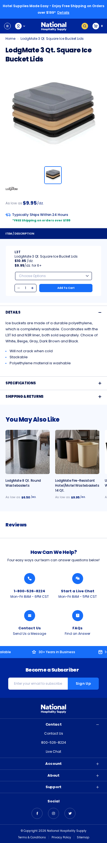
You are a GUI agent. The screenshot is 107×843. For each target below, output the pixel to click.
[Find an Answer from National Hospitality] (77, 615)
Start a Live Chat (77, 591)
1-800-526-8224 (29, 591)
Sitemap (83, 837)
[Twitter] (69, 813)
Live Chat (53, 751)
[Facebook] (37, 813)
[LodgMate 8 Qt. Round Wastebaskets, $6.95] (27, 452)
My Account (20, 26)
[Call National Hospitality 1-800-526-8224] (29, 578)
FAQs (77, 628)
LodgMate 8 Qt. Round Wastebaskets (23, 483)
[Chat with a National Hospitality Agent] (77, 578)
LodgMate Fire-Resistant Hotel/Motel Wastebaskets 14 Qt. (77, 485)
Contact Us (29, 628)
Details (63, 12)
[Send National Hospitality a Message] (29, 615)
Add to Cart (66, 288)
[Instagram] (53, 813)
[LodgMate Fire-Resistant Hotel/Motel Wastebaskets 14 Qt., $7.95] (77, 452)
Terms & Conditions (32, 837)
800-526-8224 (53, 742)
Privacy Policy (61, 837)
